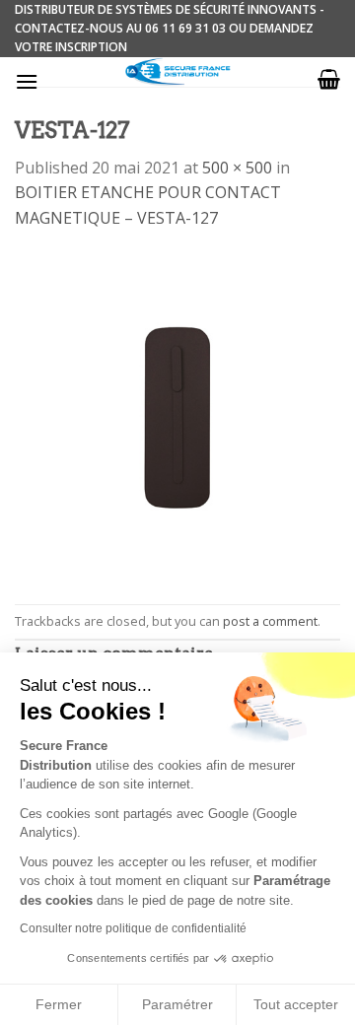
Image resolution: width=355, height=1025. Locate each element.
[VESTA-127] (177, 416)
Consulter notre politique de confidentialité (133, 928)
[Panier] (329, 79)
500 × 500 (237, 167)
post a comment (270, 621)
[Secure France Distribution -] (178, 72)
